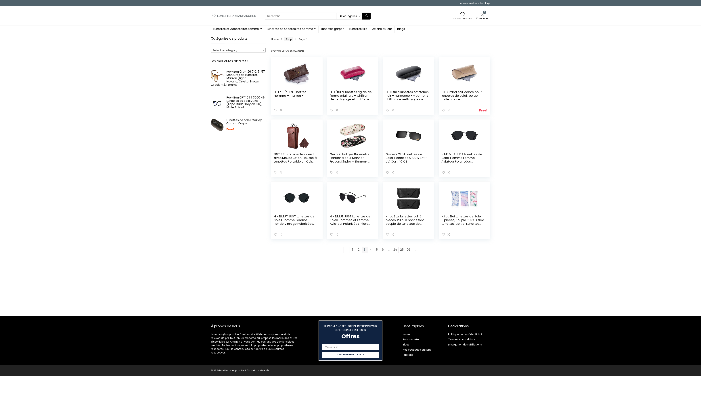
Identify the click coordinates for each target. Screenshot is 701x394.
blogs (401, 29)
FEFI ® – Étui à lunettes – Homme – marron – (291, 94)
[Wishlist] (462, 14)
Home (275, 39)
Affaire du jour (382, 29)
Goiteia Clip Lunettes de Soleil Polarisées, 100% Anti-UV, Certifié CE (406, 158)
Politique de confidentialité (465, 334)
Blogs (406, 344)
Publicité (408, 355)
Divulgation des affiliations (465, 344)
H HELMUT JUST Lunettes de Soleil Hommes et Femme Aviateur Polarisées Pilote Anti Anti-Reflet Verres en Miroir (350, 223)
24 (395, 250)
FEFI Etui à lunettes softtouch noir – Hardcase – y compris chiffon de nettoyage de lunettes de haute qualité (407, 97)
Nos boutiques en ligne (417, 349)
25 (402, 250)
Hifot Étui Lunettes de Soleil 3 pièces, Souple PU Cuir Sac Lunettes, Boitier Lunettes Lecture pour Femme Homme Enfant (462, 223)
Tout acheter (411, 339)
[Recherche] (366, 16)
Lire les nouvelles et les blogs (474, 3)
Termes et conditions (462, 339)
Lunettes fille (358, 29)
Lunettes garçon (332, 29)
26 (408, 250)
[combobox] (238, 50)
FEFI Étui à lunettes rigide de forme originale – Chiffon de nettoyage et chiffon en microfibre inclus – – (351, 97)
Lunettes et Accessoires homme (290, 29)
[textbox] (238, 50)
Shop (289, 39)
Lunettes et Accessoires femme (236, 29)
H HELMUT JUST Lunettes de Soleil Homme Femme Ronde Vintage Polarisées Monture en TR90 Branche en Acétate (294, 223)
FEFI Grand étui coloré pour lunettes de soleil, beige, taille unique (461, 95)
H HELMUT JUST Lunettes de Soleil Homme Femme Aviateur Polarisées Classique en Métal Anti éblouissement (461, 161)
